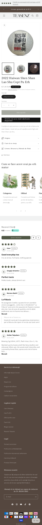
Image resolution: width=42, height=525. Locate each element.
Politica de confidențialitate (13, 449)
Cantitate (4, 101)
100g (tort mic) (10, 97)
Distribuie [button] (7, 155)
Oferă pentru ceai (9, 418)
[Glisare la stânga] (16, 211)
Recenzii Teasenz (9, 431)
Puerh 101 (7, 422)
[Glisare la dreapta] (25, 211)
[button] (4, 15)
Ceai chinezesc (8, 408)
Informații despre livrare (12, 373)
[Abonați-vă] (35, 496)
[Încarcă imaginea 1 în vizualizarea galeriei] (8, 69)
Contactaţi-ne (8, 391)
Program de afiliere (10, 386)
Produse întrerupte (10, 463)
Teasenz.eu (23, 524)
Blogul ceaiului (8, 427)
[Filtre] (33, 237)
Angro (6, 377)
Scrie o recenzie (16, 238)
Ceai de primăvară (10, 458)
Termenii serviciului (10, 444)
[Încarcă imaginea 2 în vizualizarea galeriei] (21, 69)
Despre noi (7, 382)
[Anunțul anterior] (4, 9)
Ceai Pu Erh (7, 413)
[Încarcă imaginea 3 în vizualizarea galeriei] (34, 69)
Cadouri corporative (10, 396)
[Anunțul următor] (38, 9)
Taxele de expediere (12, 89)
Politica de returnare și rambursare (15, 453)
